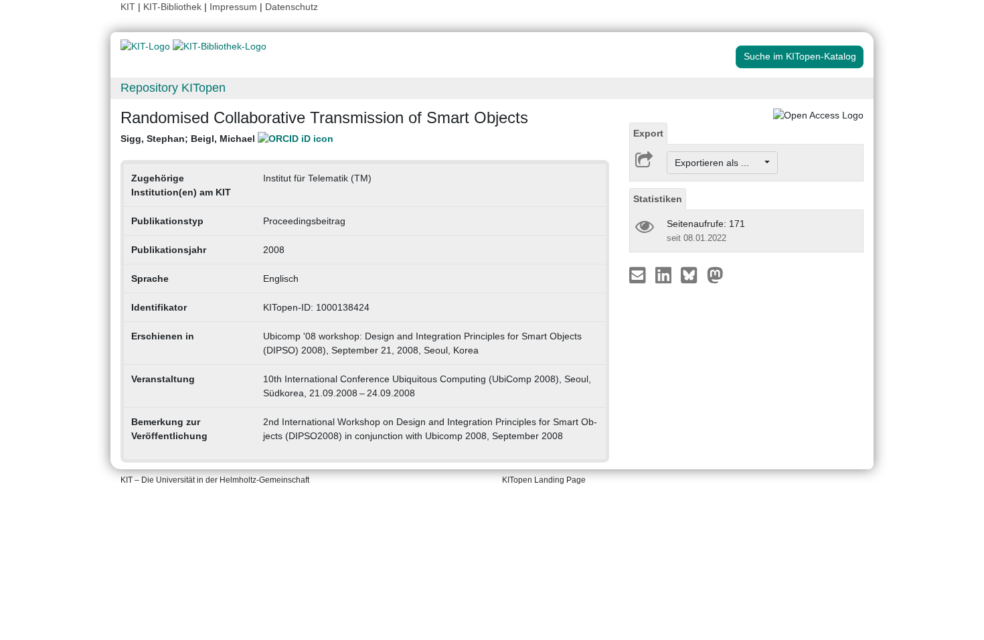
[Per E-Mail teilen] (639, 274)
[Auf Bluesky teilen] (692, 274)
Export (648, 133)
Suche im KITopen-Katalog (800, 56)
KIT (127, 6)
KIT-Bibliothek (173, 6)
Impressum (233, 6)
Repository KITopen (173, 87)
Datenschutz (291, 6)
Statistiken (657, 198)
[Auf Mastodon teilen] (715, 274)
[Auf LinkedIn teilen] (665, 274)
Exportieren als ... (718, 162)
